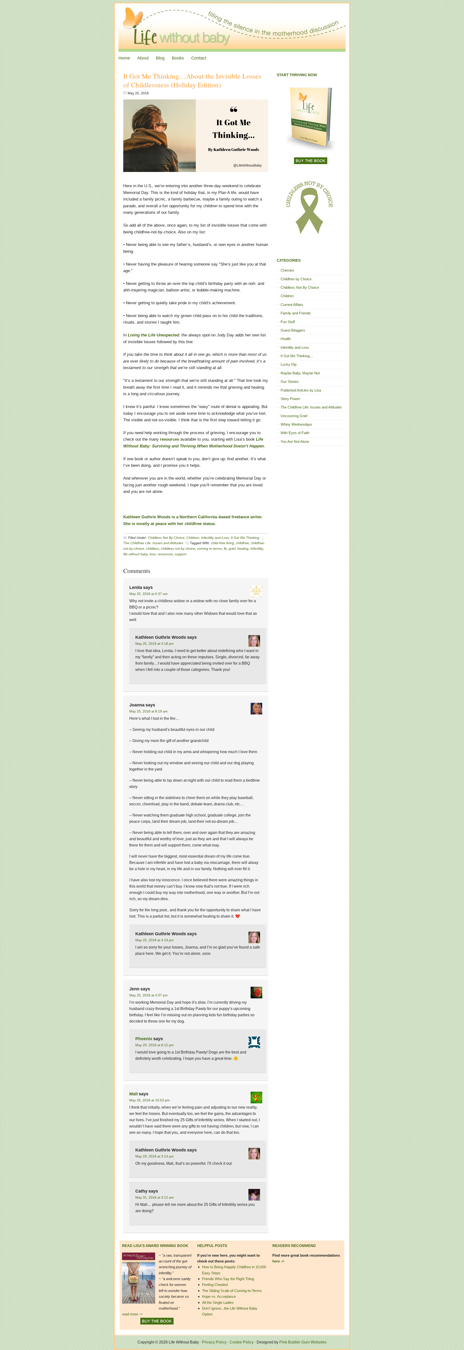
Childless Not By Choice (166, 538)
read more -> (132, 1314)
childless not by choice (178, 548)
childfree (242, 543)
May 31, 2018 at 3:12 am (154, 1197)
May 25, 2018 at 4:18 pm (154, 643)
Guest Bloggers (293, 330)
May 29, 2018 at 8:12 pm (154, 1045)
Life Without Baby (232, 27)
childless (152, 548)
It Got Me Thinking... (246, 538)
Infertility (256, 548)
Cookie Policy (242, 1342)
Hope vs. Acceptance (219, 1296)
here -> (278, 1261)
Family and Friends (296, 313)
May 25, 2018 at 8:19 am (148, 711)
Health (286, 339)
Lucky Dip (289, 364)
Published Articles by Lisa (301, 390)
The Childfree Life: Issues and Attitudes (153, 543)
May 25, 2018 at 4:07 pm (148, 995)
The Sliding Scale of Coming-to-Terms (232, 1291)
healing (242, 548)
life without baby (135, 554)
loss (153, 554)
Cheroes (287, 270)
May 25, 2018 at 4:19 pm (154, 940)
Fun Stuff (288, 322)
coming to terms (209, 548)
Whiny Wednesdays (296, 424)
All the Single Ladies (218, 1302)
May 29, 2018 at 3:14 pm (154, 1156)
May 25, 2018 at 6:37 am (148, 594)
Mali (133, 1093)
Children (192, 538)
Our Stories (290, 381)
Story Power (290, 399)
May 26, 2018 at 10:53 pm (149, 1100)
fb (225, 548)
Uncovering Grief (294, 416)
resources (169, 439)
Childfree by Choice (296, 279)
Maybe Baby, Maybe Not (300, 373)
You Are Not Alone (295, 441)
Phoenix (143, 1038)
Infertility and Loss (215, 538)
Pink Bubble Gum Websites (302, 1342)
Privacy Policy (214, 1342)
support (180, 554)
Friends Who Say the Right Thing (228, 1279)
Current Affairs (292, 305)
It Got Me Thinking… (297, 356)
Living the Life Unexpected (153, 335)
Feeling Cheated (215, 1285)
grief (232, 548)
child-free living (222, 543)
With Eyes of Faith (295, 433)
